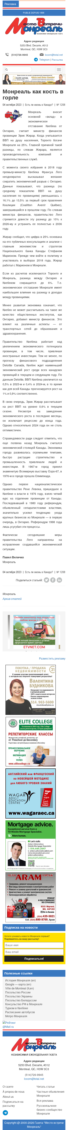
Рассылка (57, 59)
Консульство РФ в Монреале (23, 1004)
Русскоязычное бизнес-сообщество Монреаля (49, 1110)
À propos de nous (13, 1092)
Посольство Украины (18, 996)
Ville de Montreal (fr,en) (19, 988)
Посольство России (18, 992)
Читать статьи (46, 1087)
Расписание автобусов (20, 1012)
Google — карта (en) (18, 984)
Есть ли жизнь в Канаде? (39, 104)
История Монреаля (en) (20, 980)
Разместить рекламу (52, 658)
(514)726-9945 (19, 54)
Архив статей (12, 599)
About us (8, 1097)
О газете (8, 1087)
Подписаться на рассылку (13, 1104)
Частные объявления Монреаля (50, 1094)
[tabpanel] (34, 632)
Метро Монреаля (16, 1016)
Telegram (44, 59)
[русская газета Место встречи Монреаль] (34, 1047)
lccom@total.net (54, 54)
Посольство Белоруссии (21, 1000)
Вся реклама (45, 1101)
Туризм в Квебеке (16, 1008)
